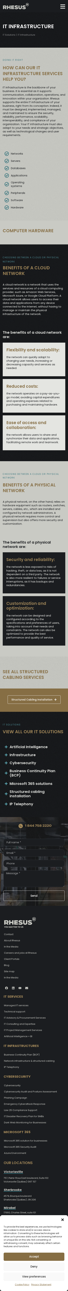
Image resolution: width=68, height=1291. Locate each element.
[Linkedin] (13, 988)
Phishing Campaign (15, 1098)
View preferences (34, 1276)
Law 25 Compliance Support (20, 1110)
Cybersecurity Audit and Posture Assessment (30, 1091)
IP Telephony (11, 1067)
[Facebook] (6, 988)
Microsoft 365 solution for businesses (25, 1140)
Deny (34, 1266)
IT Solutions (9, 34)
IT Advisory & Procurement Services (25, 1017)
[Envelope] (27, 988)
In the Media (11, 946)
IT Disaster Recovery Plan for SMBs (24, 1116)
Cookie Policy (22, 1284)
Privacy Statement (41, 1284)
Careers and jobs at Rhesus (20, 953)
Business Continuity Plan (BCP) (22, 1054)
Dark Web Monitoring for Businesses (25, 1122)
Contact (8, 934)
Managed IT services (16, 1005)
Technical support (14, 1011)
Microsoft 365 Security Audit (20, 1147)
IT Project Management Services (23, 1030)
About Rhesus (12, 940)
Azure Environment (15, 1153)
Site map (9, 971)
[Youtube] (20, 988)
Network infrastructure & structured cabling (29, 1061)
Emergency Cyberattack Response (24, 1104)
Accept (34, 1256)
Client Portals (11, 959)
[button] (62, 1220)
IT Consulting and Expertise (19, 1024)
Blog (6, 965)
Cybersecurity (12, 1085)
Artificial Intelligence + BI (18, 1036)
